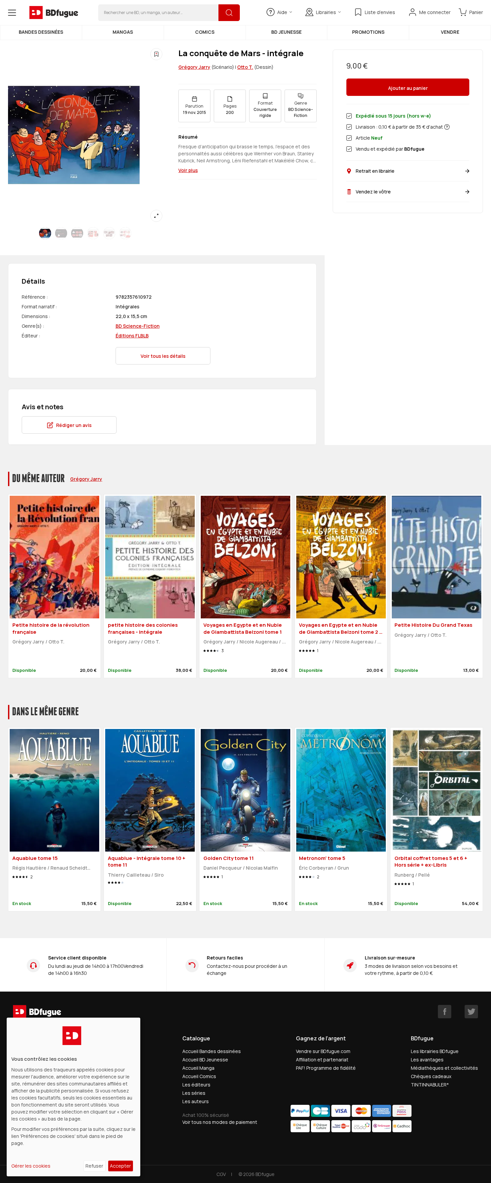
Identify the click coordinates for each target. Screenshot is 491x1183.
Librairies (326, 12)
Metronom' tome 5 (322, 858)
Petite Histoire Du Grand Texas (433, 624)
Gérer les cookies (30, 1166)
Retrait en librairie (375, 171)
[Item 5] (125, 233)
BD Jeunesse (286, 32)
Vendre (450, 32)
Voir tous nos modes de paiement (219, 1122)
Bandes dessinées (41, 32)
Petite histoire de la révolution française (51, 628)
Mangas (123, 32)
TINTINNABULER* (430, 1084)
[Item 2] (77, 233)
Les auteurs (195, 1101)
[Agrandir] (156, 216)
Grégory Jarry (194, 67)
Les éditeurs (196, 1084)
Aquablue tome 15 (35, 858)
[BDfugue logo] (53, 12)
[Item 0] (45, 233)
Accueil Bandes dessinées (211, 1051)
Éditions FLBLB (132, 335)
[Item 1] (61, 233)
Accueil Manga (198, 1068)
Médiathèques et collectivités (444, 1068)
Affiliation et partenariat (322, 1059)
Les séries (193, 1093)
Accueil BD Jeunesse (205, 1059)
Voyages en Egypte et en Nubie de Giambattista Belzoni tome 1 (242, 628)
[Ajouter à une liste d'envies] (156, 54)
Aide (282, 12)
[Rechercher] (229, 12)
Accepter (120, 1166)
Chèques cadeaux (431, 1076)
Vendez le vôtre (373, 191)
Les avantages (427, 1059)
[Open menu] (12, 13)
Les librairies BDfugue (435, 1051)
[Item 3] (93, 233)
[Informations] (447, 127)
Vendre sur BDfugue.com (323, 1051)
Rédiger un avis (74, 425)
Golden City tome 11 (228, 858)
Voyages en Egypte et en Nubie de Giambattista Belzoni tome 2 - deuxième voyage (340, 631)
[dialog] (73, 1097)
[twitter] (471, 1011)
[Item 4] (109, 233)
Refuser (94, 1166)
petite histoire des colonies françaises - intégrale (143, 628)
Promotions (368, 32)
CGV (221, 1174)
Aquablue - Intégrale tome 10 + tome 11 (146, 862)
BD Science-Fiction (138, 326)
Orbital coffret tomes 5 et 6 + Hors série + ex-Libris (430, 862)
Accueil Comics (199, 1076)
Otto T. (245, 67)
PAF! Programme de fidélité (326, 1068)
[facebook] (444, 1011)
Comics (204, 32)
